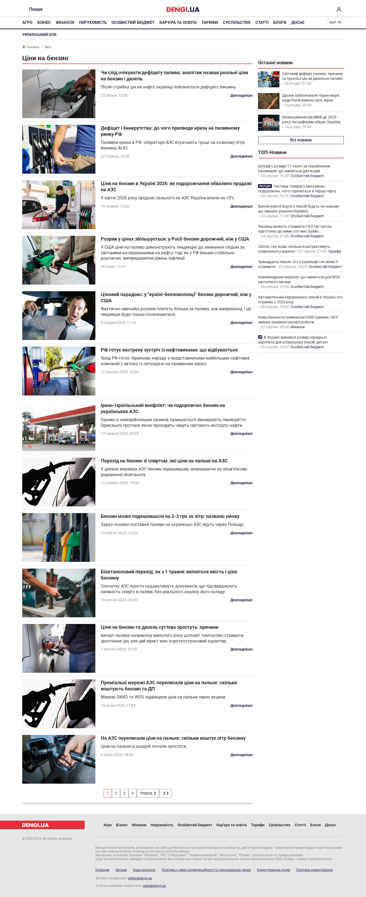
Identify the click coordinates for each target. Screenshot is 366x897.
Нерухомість (93, 22)
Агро (27, 22)
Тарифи (209, 22)
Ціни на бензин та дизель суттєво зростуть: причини (159, 627)
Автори (121, 870)
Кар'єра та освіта (178, 22)
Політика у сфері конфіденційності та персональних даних (206, 870)
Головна (33, 47)
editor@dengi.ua (140, 878)
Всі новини (301, 140)
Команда (102, 870)
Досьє (298, 22)
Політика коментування (314, 870)
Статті (261, 22)
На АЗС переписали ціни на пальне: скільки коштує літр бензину (173, 738)
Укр (332, 22)
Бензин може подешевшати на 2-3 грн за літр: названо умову (170, 516)
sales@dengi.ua (154, 886)
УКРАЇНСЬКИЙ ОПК (39, 34)
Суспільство (237, 22)
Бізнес (44, 22)
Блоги (279, 22)
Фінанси (65, 22)
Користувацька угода (273, 870)
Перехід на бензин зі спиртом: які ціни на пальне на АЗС (164, 461)
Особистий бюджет (133, 22)
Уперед (146, 793)
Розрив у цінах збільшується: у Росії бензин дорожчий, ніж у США (175, 239)
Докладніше (241, 95)
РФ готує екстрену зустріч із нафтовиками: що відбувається (169, 350)
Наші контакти (144, 870)
